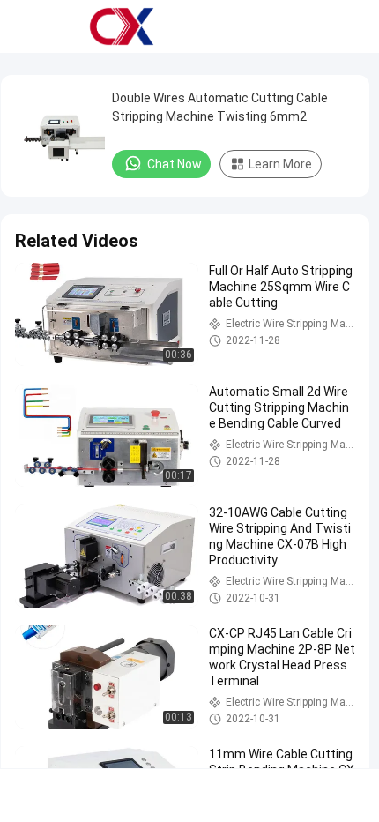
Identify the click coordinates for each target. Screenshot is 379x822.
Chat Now (174, 164)
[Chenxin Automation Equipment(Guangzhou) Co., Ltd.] (121, 26)
